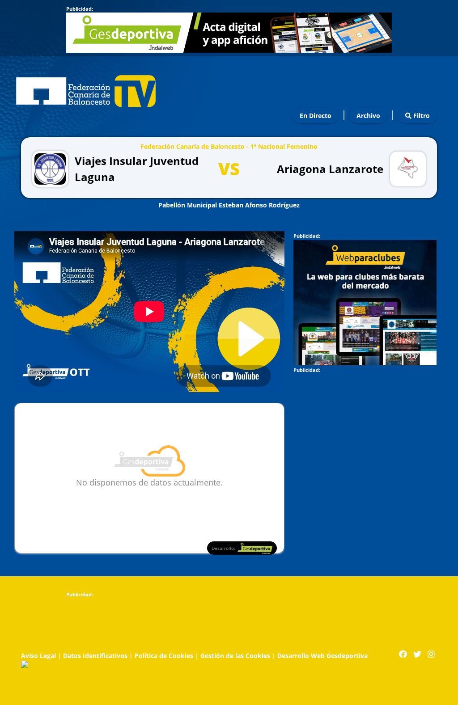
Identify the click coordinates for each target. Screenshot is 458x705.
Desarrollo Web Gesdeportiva (322, 655)
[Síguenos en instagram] (431, 654)
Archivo (368, 115)
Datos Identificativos (95, 655)
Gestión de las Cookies (235, 655)
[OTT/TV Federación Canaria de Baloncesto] (85, 88)
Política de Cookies (164, 655)
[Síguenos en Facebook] (403, 654)
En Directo (315, 115)
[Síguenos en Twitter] (417, 654)
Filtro (420, 115)
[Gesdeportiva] (45, 665)
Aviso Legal (38, 655)
